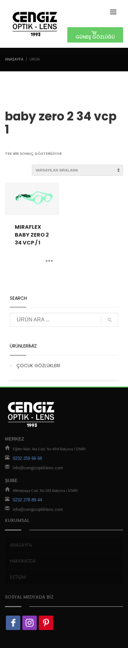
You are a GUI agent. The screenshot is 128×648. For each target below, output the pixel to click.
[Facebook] (13, 623)
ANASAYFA (14, 59)
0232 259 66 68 (27, 458)
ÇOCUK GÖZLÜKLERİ (38, 365)
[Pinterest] (46, 623)
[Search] (109, 320)
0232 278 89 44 (27, 499)
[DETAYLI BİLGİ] (49, 261)
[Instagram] (29, 623)
